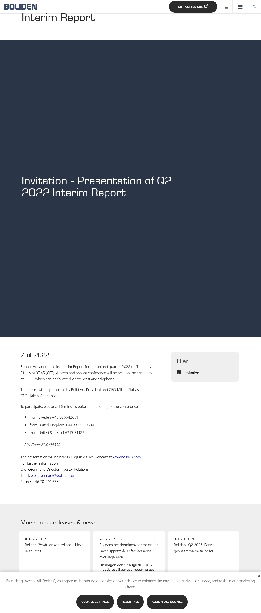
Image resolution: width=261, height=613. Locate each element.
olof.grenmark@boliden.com (53, 475)
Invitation (191, 372)
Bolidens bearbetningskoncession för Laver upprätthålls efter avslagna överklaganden (128, 550)
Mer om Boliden (190, 7)
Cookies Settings (95, 602)
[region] (130, 592)
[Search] (254, 6)
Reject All (130, 602)
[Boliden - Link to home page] (20, 7)
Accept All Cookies (167, 602)
